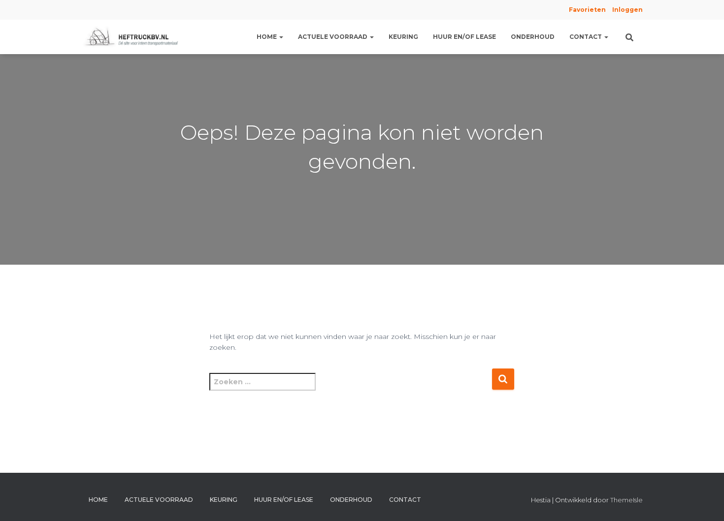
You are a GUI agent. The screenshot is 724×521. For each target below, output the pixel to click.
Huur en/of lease (464, 36)
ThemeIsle (626, 500)
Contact (586, 36)
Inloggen (627, 9)
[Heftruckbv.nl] (133, 37)
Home (267, 36)
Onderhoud (533, 36)
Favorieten (586, 9)
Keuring (403, 36)
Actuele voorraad (333, 36)
